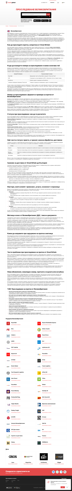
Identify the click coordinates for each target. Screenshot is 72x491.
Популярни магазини (13, 25)
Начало (7, 25)
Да (62, 487)
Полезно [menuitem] (52, 2)
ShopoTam (28, 462)
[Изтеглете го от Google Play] (44, 20)
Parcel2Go (45, 353)
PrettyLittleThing (15, 397)
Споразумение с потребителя (38, 487)
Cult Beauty (44, 462)
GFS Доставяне (15, 429)
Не (67, 487)
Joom (6, 481)
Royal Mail (14, 322)
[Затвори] (70, 480)
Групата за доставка (16, 435)
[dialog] (58, 484)
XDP (43, 410)
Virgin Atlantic (15, 403)
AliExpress (7, 480)
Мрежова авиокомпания (48, 403)
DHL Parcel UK (46, 397)
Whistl (43, 384)
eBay (12, 481)
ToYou (43, 378)
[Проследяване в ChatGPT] (50, 20)
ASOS (12, 341)
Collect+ (13, 335)
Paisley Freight (15, 410)
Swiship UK (45, 390)
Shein (18, 480)
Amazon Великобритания (18, 423)
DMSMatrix (45, 442)
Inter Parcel (14, 378)
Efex (12, 328)
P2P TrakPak (14, 347)
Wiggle (59, 462)
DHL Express (13, 480)
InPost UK (44, 372)
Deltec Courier (46, 328)
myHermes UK (46, 347)
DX (43, 429)
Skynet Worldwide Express (49, 322)
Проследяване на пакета (15, 324)
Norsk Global (14, 366)
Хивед (13, 442)
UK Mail (13, 359)
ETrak (43, 359)
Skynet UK (14, 353)
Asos (13, 462)
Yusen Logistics (46, 366)
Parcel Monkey (15, 390)
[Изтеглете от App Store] (37, 20)
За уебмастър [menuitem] (44, 2)
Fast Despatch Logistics (17, 372)
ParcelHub (14, 384)
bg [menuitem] (63, 2)
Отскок (44, 417)
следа (48, 14)
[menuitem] (11, 2)
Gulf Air (44, 423)
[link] (53, 471)
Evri (43, 341)
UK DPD (13, 417)
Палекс (44, 435)
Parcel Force (45, 335)
